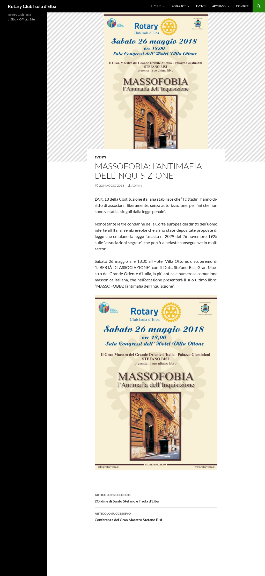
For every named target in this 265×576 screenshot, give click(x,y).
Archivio (219, 6)
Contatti (242, 6)
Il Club (156, 6)
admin (136, 185)
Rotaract (179, 6)
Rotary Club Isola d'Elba (32, 6)
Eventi (200, 6)
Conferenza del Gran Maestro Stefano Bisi (128, 517)
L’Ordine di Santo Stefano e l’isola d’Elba (127, 498)
